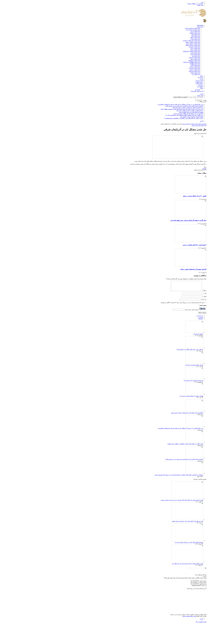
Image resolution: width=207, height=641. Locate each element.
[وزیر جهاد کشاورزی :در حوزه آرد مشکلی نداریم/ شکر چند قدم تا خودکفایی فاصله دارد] (194, 426)
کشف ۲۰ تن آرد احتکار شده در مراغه (194, 196)
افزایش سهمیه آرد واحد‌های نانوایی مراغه (193, 269)
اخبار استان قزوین (195, 54)
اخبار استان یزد (196, 74)
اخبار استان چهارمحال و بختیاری (191, 40)
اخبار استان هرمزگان (194, 71)
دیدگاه (204, 290)
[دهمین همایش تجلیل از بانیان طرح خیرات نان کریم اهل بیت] (187, 562)
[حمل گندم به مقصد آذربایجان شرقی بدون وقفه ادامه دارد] (190, 217)
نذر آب (201, 79)
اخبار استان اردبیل (195, 31)
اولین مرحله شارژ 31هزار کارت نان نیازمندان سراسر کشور (187, 521)
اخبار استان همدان (195, 72)
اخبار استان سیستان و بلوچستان (191, 51)
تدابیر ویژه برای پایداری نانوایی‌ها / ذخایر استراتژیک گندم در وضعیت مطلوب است (182, 109)
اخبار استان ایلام (195, 36)
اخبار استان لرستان (195, 66)
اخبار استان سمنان (195, 49)
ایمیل (204, 296)
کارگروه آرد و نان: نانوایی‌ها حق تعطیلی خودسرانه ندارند (188, 113)
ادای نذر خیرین (199, 80)
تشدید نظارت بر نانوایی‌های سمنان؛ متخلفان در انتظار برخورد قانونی (185, 443)
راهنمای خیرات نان (198, 334)
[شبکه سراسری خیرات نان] (193, 18)
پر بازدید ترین (199, 315)
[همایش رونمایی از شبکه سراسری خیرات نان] (194, 394)
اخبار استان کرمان (195, 59)
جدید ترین (200, 317)
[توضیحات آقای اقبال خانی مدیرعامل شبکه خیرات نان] (187, 541)
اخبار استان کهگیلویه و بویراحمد (191, 62)
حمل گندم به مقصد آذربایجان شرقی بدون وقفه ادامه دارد (188, 220)
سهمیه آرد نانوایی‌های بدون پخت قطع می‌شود (191, 112)
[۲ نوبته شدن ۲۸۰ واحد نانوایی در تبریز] (190, 241)
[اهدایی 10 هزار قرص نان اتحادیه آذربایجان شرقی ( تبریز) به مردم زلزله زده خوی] (187, 498)
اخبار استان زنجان (195, 48)
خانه (205, 124)
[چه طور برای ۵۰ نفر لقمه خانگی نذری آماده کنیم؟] (194, 348)
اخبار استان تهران (195, 39)
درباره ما (200, 85)
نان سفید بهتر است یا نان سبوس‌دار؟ (193, 380)
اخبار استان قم (196, 56)
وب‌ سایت (203, 299)
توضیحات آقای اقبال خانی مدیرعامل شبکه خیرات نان (189, 542)
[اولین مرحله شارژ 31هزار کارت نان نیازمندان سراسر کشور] (187, 519)
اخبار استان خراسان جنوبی (193, 43)
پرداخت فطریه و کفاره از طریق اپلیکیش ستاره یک (189, 110)
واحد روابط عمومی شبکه (189, 616)
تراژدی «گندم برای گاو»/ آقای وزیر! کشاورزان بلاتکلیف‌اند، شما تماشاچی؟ (183, 118)
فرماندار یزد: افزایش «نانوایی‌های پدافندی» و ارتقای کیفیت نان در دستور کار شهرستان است (179, 474)
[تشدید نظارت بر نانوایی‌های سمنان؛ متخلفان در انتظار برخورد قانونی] (194, 442)
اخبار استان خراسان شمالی (192, 45)
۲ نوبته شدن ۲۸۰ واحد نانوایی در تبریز (194, 245)
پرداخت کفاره (199, 83)
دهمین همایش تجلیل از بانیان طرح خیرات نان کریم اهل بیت (187, 563)
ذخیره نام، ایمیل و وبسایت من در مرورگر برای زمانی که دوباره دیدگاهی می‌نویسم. (182, 302)
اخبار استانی (200, 26)
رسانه (201, 75)
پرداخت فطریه (199, 82)
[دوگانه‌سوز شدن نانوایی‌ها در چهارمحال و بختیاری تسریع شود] (194, 411)
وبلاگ (201, 88)
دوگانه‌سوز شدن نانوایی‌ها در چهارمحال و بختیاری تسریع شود (187, 412)
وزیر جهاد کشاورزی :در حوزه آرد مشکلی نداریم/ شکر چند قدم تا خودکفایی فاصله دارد (180, 104)
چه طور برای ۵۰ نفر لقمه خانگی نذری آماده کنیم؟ (190, 349)
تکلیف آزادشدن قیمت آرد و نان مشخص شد (191, 116)
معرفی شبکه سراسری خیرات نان (194, 365)
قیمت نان (197, 89)
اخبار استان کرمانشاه (194, 60)
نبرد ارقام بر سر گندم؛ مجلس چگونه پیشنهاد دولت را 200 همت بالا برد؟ (184, 115)
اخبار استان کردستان (194, 57)
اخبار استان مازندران (194, 68)
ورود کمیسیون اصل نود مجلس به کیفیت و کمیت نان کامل (187, 107)
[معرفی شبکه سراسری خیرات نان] (194, 363)
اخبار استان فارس (195, 52)
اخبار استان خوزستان (194, 46)
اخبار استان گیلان (195, 65)
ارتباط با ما (200, 86)
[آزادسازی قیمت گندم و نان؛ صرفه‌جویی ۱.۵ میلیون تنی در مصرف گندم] (194, 457)
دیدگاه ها (201, 318)
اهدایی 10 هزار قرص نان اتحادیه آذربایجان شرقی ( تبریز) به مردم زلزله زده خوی (182, 500)
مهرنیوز (204, 168)
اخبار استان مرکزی (195, 69)
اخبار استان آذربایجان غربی (193, 29)
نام (205, 293)
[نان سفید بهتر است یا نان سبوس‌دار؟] (194, 379)
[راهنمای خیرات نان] (194, 332)
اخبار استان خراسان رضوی (192, 42)
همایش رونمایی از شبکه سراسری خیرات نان (191, 396)
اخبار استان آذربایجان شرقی (192, 28)
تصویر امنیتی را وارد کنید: (191, 309)
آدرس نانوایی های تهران (197, 91)
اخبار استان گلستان (195, 63)
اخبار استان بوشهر (195, 37)
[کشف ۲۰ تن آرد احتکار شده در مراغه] (190, 192)
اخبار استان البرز (195, 34)
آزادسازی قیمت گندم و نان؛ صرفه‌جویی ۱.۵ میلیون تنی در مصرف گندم (184, 106)
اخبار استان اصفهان (194, 33)
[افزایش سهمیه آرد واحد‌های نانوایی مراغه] (190, 266)
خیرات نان (200, 77)
